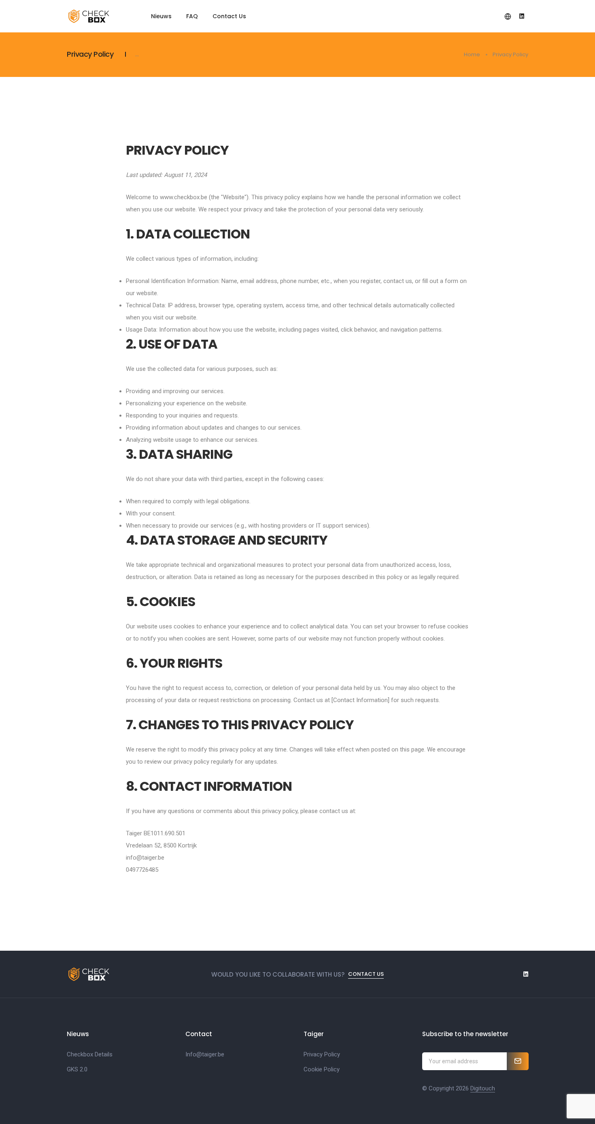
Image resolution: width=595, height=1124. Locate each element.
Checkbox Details (90, 1054)
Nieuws (161, 16)
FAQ (192, 16)
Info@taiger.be (204, 1054)
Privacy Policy (322, 1054)
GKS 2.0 (77, 1069)
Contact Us (229, 16)
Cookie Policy (322, 1069)
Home (472, 54)
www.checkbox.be (183, 197)
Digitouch (482, 1088)
